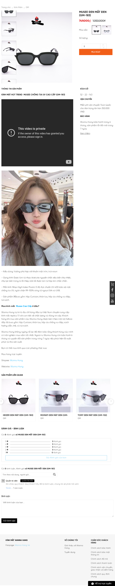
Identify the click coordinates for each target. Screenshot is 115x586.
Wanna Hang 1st (22, 545)
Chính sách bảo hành (101, 548)
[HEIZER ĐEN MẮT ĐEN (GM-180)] (18, 396)
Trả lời (8, 488)
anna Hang (17, 360)
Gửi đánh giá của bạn (56, 458)
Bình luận (5, 496)
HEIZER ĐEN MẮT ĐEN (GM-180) (18, 415)
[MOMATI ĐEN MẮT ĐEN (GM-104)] (56, 396)
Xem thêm (85, 133)
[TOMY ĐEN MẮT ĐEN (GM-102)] (93, 396)
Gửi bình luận (9, 520)
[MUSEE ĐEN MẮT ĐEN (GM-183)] (9, 16)
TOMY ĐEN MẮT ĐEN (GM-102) (92, 415)
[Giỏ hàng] (112, 284)
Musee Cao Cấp (23, 306)
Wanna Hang (17, 367)
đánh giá (56, 441)
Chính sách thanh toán (101, 563)
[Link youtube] (112, 290)
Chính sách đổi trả (99, 559)
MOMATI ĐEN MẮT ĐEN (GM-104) (54, 415)
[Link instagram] (112, 296)
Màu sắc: (83, 30)
